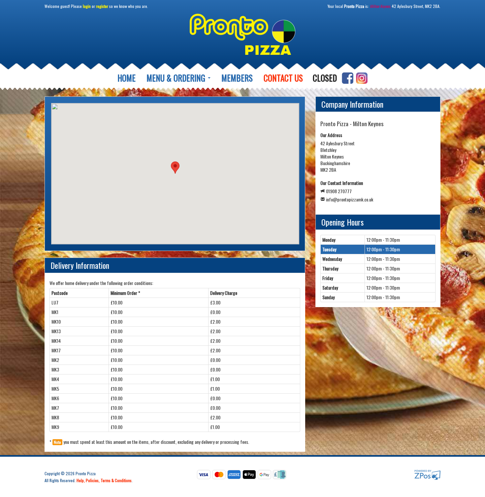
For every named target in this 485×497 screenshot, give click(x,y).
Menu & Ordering (176, 78)
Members (237, 78)
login (87, 6)
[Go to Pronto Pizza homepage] (242, 36)
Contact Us (283, 78)
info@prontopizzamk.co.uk (349, 199)
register (102, 6)
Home (126, 78)
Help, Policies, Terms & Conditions (104, 480)
